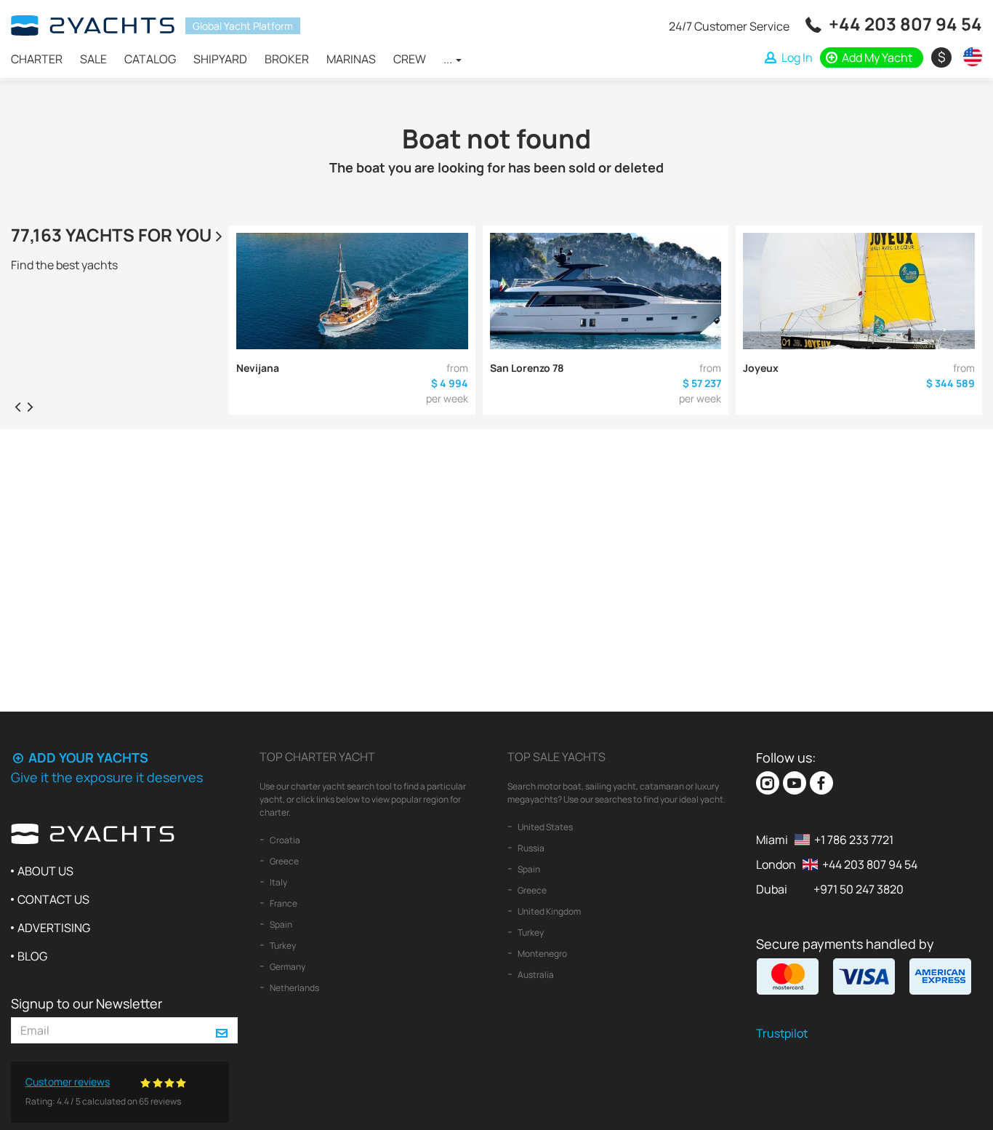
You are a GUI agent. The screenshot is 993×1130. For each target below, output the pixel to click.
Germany (286, 966)
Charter (37, 59)
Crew (409, 59)
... (448, 59)
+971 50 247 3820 (858, 889)
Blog (32, 956)
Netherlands (293, 988)
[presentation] (17, 406)
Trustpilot (782, 1033)
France (282, 903)
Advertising (53, 928)
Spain (280, 924)
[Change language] (969, 56)
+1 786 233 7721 (853, 840)
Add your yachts (86, 757)
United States (544, 827)
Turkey (282, 945)
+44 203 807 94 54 (905, 24)
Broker (287, 59)
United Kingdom (548, 911)
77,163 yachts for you (111, 235)
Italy (277, 882)
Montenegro (541, 953)
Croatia (284, 840)
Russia (530, 848)
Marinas (351, 59)
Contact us (53, 899)
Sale (93, 59)
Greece (283, 861)
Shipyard (220, 59)
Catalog (150, 59)
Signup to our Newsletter (86, 1003)
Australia (535, 974)
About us (45, 871)
